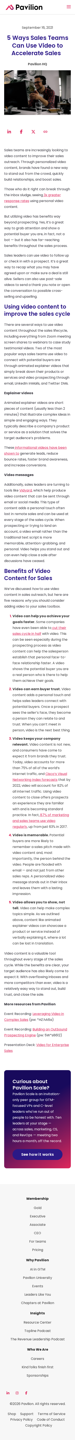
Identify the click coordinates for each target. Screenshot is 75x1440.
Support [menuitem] (27, 1413)
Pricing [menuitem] (37, 1249)
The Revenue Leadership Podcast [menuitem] (37, 1339)
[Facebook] (26, 1393)
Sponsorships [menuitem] (38, 1375)
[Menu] (69, 6)
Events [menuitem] (37, 1286)
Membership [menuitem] (37, 1198)
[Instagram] (17, 1393)
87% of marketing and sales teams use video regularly (40, 821)
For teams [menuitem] (37, 1241)
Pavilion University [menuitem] (37, 1277)
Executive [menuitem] (37, 1216)
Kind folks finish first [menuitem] (38, 1367)
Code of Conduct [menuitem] (51, 1419)
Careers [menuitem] (37, 1358)
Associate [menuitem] (38, 1224)
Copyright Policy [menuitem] (38, 1425)
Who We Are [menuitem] (37, 1349)
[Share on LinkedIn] (9, 132)
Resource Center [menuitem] (37, 1322)
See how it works (37, 1154)
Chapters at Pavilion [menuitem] (37, 1302)
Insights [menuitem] (37, 1313)
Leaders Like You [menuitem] (37, 1294)
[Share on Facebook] (21, 132)
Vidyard (25, 490)
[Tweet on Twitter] (33, 132)
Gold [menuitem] (37, 1207)
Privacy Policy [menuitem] (21, 1419)
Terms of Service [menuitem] (51, 1413)
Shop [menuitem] (12, 1413)
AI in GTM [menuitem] (37, 1269)
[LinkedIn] (8, 1393)
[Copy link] (45, 132)
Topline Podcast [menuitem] (37, 1330)
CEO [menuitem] (37, 1233)
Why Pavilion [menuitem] (37, 1260)
